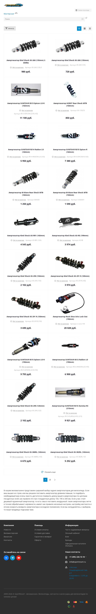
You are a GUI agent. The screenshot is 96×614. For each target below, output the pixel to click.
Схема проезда (83, 10)
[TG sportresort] (86, 18)
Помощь (38, 525)
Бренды (68, 540)
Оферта (37, 540)
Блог (67, 536)
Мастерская (9, 14)
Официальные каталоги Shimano (75, 544)
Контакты (8, 540)
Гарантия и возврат (43, 536)
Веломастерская (11, 533)
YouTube (18, 557)
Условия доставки (42, 533)
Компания (9, 525)
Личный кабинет (72, 533)
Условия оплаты (41, 529)
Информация (71, 525)
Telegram (12, 557)
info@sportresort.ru (77, 562)
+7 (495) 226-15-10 (77, 557)
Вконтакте (6, 557)
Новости (7, 529)
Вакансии (8, 536)
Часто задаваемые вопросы (77, 529)
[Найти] (82, 19)
